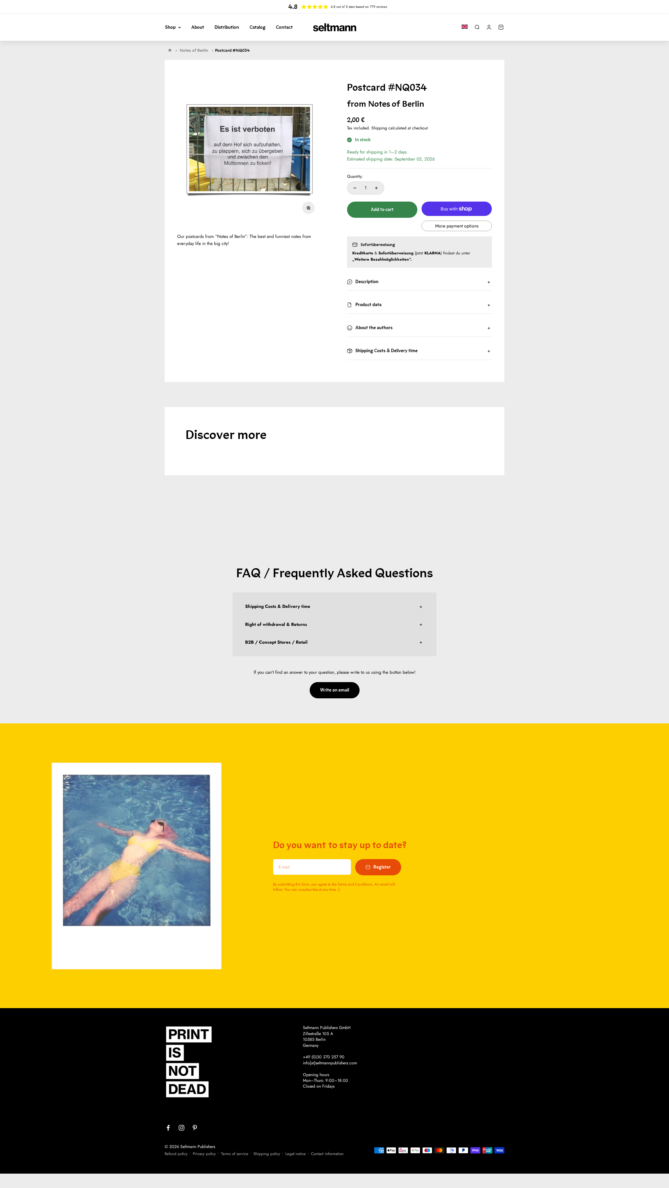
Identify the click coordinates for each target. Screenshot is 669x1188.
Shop (170, 27)
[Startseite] (170, 50)
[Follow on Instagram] (181, 1127)
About (197, 27)
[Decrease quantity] (354, 188)
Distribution (227, 27)
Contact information (327, 1154)
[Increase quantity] (376, 188)
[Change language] (465, 27)
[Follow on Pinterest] (194, 1127)
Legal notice (295, 1154)
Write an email (334, 690)
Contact (284, 27)
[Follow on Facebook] (168, 1127)
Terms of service (234, 1154)
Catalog (258, 27)
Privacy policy (204, 1154)
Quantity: (355, 176)
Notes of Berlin (194, 50)
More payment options (456, 225)
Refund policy (176, 1154)
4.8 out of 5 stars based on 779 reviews (359, 6)
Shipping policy (266, 1154)
